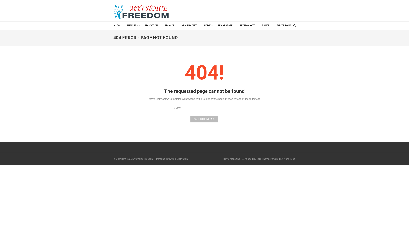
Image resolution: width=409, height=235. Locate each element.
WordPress (289, 158)
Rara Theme (263, 158)
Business (132, 25)
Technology (247, 25)
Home (207, 25)
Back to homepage (204, 119)
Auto (116, 25)
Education (151, 25)
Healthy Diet (189, 25)
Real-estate (225, 25)
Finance (169, 25)
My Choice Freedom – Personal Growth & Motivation (160, 158)
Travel (266, 25)
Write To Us (284, 25)
